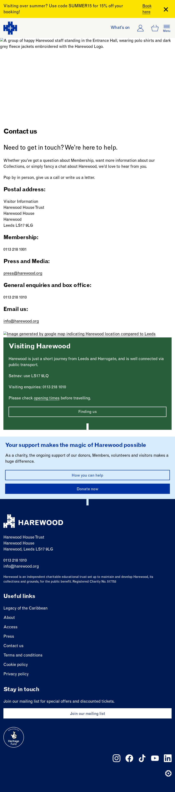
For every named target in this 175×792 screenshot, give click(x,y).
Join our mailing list (87, 714)
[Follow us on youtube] (155, 758)
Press (8, 637)
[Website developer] (168, 773)
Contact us (13, 646)
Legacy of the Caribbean (25, 609)
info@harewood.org (21, 321)
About (9, 618)
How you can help (87, 476)
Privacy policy (16, 674)
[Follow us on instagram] (116, 758)
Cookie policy (15, 665)
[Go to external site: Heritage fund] (13, 737)
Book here (147, 9)
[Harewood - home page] (10, 28)
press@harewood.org (22, 274)
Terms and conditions (22, 656)
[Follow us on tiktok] (142, 758)
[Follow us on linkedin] (168, 758)
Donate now (87, 489)
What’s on (120, 28)
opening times (47, 398)
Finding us (87, 412)
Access (10, 627)
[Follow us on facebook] (129, 758)
